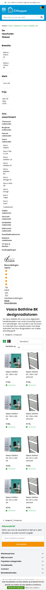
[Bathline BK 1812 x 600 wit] (13, 486)
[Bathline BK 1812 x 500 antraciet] (33, 444)
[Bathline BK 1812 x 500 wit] (13, 444)
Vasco (6, 83)
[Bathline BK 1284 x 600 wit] (13, 402)
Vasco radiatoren (15, 26)
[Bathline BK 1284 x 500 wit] (13, 360)
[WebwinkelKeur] (9, 258)
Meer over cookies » (33, 588)
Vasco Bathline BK (30, 26)
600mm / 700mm (6, 65)
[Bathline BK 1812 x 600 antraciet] (33, 486)
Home (4, 26)
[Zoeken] (41, 17)
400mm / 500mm (6, 54)
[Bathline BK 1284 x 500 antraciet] (33, 360)
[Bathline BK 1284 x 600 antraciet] (33, 402)
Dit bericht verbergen (15, 588)
